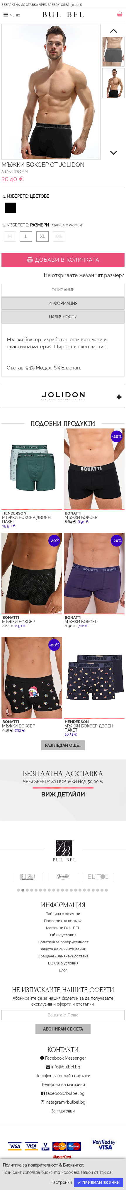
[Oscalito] (63, 877)
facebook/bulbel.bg (65, 1093)
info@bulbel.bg (65, 1067)
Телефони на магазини (63, 1084)
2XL (58, 236)
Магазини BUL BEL (63, 928)
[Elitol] (98, 877)
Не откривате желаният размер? (84, 275)
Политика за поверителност (63, 942)
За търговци (63, 1111)
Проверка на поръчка (63, 921)
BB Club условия (63, 963)
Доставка (80, 956)
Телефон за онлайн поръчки (63, 1075)
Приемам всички (100, 1183)
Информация (63, 303)
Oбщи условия (63, 935)
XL (42, 236)
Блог (63, 970)
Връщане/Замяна (54, 956)
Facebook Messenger (65, 1058)
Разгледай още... (63, 745)
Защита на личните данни (63, 949)
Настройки (61, 1182)
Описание (63, 290)
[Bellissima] (28, 877)
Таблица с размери (67, 225)
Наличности (63, 317)
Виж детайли (63, 794)
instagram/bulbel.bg (65, 1102)
